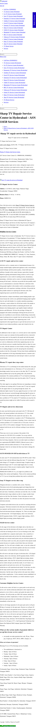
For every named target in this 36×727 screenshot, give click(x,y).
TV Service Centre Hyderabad (12, 63)
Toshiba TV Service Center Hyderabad (15, 72)
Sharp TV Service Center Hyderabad (14, 80)
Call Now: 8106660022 (10, 60)
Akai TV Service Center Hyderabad (14, 97)
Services (6, 102)
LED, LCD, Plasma (5, 145)
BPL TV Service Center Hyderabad (14, 87)
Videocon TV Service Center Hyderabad (15, 90)
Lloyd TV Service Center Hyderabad (14, 75)
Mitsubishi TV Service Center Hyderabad (15, 85)
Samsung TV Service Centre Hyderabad (15, 77)
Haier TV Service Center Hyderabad (14, 95)
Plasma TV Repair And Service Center (10, 152)
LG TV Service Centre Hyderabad (13, 65)
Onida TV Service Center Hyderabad (14, 92)
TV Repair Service (9, 100)
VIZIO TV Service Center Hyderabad (14, 82)
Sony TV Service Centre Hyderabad (14, 67)
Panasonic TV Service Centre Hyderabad (15, 70)
